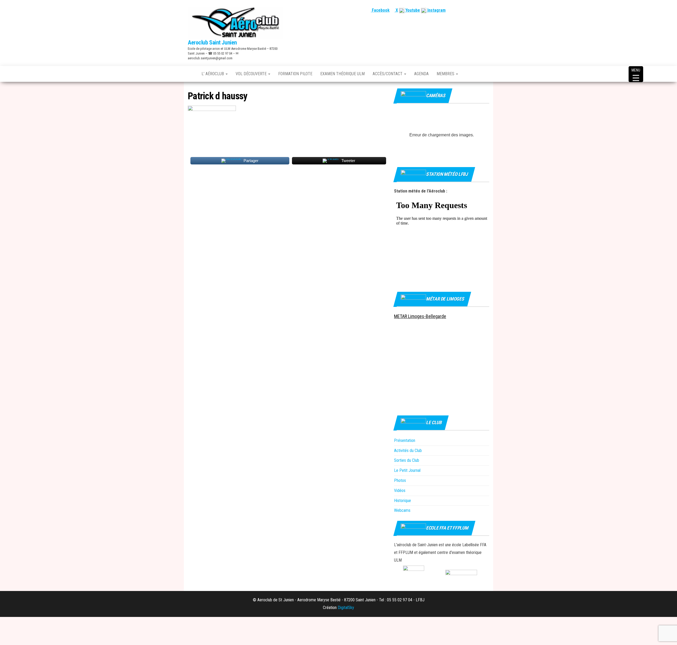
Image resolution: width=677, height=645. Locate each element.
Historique (402, 500)
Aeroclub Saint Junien (212, 42)
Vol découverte (252, 73)
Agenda (421, 73)
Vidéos (399, 490)
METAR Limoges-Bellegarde (420, 316)
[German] (480, 10)
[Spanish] (474, 10)
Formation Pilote (295, 73)
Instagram (436, 10)
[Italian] (486, 10)
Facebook (380, 10)
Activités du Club (408, 450)
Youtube (412, 10)
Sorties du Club (406, 460)
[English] (467, 10)
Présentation (404, 440)
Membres (446, 73)
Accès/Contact (388, 73)
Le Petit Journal (407, 470)
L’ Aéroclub (213, 73)
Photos (400, 480)
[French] (461, 10)
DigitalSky (346, 607)
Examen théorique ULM (342, 73)
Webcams (402, 510)
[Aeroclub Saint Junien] (191, 74)
